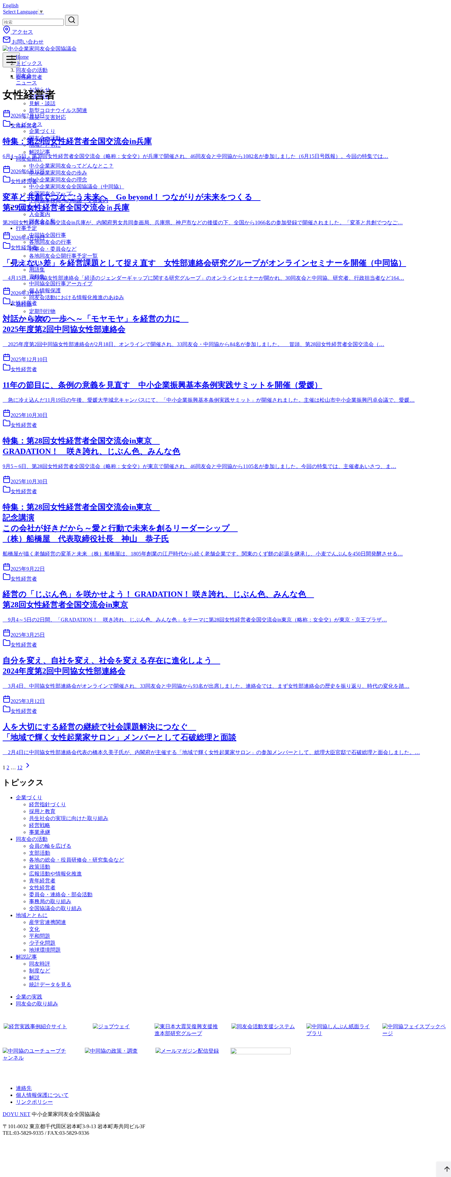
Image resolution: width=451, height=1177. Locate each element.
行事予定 (26, 228)
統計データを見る (50, 984)
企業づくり (42, 131)
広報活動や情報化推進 (55, 873)
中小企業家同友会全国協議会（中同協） (76, 186)
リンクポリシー (34, 1102)
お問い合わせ (27, 42)
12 (19, 767)
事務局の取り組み (50, 901)
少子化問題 (42, 943)
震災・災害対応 (47, 117)
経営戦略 (39, 825)
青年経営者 (42, 880)
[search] (71, 20)
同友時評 (39, 964)
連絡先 (24, 1088)
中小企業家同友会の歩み (58, 172)
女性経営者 (29, 77)
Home (22, 57)
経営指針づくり (47, 804)
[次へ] (28, 767)
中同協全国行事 (47, 235)
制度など (39, 970)
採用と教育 (42, 811)
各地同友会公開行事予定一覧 (63, 256)
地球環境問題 (45, 950)
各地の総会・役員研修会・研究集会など (76, 860)
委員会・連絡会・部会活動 (60, 894)
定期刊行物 (42, 311)
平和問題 (39, 936)
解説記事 (39, 152)
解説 (34, 977)
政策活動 (39, 867)
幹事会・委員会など (53, 249)
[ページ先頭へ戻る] (443, 1169)
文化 (34, 929)
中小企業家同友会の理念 (58, 179)
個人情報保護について (42, 1095)
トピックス (29, 63)
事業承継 (39, 832)
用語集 (37, 269)
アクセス (22, 32)
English (10, 5)
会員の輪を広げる (50, 846)
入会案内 (39, 214)
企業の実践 (29, 997)
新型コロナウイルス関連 (58, 110)
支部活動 (39, 853)
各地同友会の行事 (50, 242)
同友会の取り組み (37, 1003)
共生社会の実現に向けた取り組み (68, 818)
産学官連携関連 (47, 922)
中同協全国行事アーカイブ (60, 283)
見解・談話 (42, 103)
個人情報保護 (45, 290)
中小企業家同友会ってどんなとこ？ (71, 166)
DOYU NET (16, 1114)
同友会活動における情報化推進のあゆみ (76, 297)
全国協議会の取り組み (55, 908)
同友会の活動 (32, 70)
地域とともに (32, 915)
